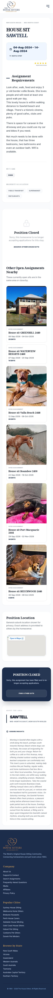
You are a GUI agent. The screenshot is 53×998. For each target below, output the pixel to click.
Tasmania (7, 969)
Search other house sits (26, 247)
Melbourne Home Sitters (13, 911)
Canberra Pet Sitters (11, 933)
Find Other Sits (26, 693)
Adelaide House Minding (13, 922)
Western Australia (10, 961)
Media (5, 886)
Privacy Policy (9, 893)
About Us (7, 871)
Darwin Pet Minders (11, 936)
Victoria (6, 954)
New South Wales (10, 951)
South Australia (9, 965)
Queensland (8, 958)
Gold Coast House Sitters (13, 925)
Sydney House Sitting (12, 907)
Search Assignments (11, 879)
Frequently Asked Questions (15, 882)
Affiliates (6, 889)
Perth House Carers (11, 918)
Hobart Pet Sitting (10, 929)
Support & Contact (11, 875)
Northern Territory (10, 976)
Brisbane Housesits (11, 915)
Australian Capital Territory (14, 972)
